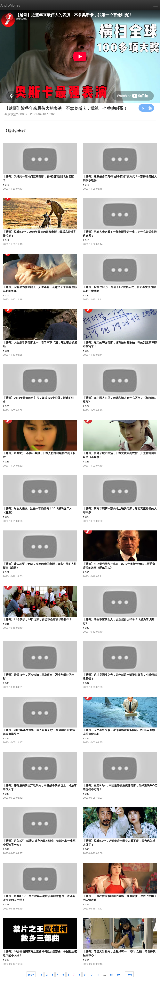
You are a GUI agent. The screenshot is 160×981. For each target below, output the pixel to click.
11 (98, 974)
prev (31, 974)
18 (111, 974)
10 (90, 974)
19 (118, 974)
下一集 (146, 108)
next (129, 974)
